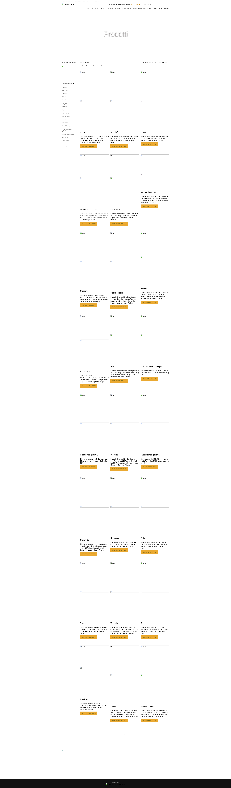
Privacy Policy (93, 758)
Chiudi (83, 72)
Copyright (92, 762)
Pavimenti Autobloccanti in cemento (66, 104)
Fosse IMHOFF (66, 113)
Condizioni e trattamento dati (98, 766)
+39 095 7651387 (152, 762)
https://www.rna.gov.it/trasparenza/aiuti (142, 741)
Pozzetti (64, 100)
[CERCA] (167, 4)
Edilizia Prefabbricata (68, 134)
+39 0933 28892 (136, 4)
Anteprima (82, 150)
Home (82, 62)
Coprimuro (65, 90)
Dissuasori (65, 137)
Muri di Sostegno (66, 126)
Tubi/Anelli (65, 122)
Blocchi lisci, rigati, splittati (67, 130)
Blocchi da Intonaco (67, 143)
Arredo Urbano (66, 116)
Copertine (64, 87)
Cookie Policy (93, 754)
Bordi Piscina (65, 140)
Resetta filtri (85, 66)
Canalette (64, 93)
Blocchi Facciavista (67, 147)
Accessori (64, 119)
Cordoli (64, 96)
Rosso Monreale (97, 66)
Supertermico (65, 110)
